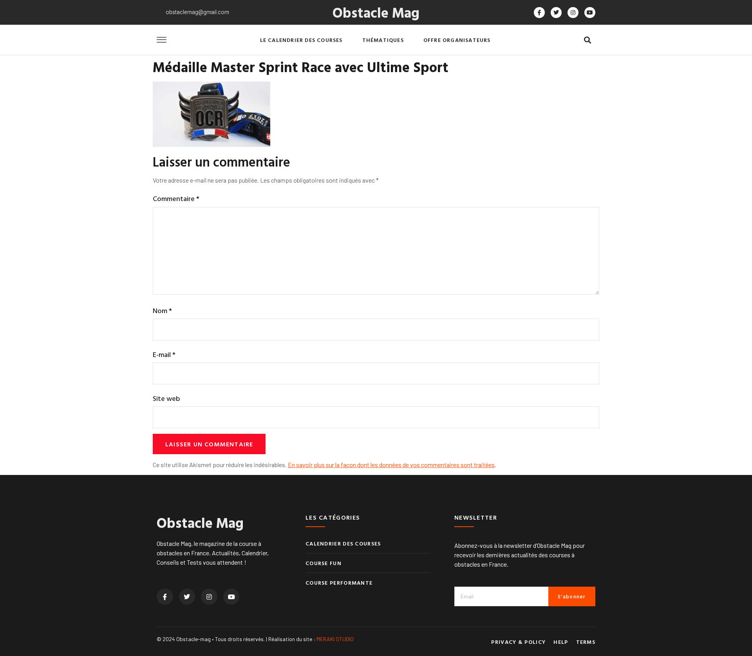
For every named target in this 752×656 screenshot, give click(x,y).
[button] (587, 40)
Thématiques (383, 40)
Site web (166, 398)
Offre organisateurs (457, 40)
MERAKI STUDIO (335, 639)
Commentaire (176, 198)
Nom (162, 310)
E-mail (164, 354)
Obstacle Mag (376, 12)
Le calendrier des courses (301, 40)
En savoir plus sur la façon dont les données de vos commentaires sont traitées (391, 464)
